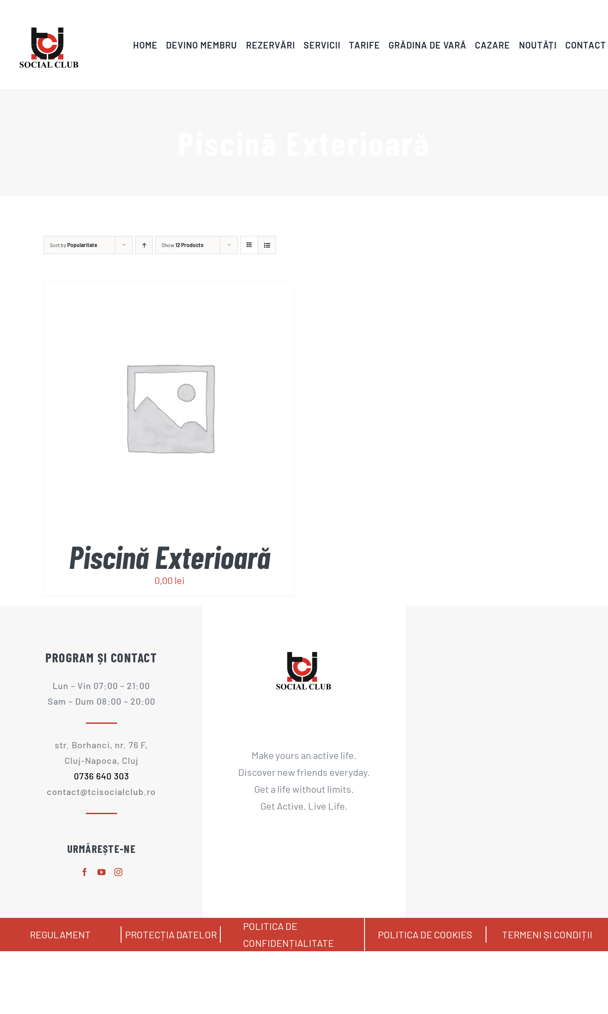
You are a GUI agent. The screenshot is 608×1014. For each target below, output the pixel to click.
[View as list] (267, 245)
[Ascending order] (144, 245)
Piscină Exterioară (169, 556)
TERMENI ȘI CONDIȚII (547, 934)
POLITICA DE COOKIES (425, 934)
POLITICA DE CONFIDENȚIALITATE (288, 934)
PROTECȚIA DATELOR (171, 934)
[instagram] (118, 872)
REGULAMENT (60, 934)
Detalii (188, 410)
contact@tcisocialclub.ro (101, 791)
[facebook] (85, 872)
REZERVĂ (152, 410)
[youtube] (101, 872)
